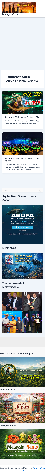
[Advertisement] (22, 41)
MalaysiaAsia (10, 14)
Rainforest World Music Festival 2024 (22, 117)
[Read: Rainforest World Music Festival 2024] (22, 102)
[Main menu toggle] (41, 9)
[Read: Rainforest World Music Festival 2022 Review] (22, 143)
